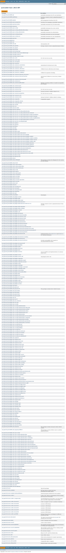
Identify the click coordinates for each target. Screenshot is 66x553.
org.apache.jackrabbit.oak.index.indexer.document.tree (15, 149)
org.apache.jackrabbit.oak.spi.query (10, 426)
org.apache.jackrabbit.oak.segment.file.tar (12, 359)
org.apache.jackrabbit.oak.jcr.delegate (11, 159)
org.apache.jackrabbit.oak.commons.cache (12, 67)
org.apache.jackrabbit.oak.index (9, 129)
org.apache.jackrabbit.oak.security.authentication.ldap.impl (16, 307)
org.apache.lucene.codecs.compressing (11, 498)
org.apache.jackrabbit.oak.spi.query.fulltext (12, 429)
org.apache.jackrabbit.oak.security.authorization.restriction (16, 322)
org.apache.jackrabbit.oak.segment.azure (12, 342)
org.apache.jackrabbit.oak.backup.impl (11, 51)
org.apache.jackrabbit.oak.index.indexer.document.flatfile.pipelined (18, 144)
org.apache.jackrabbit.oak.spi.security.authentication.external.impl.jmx (19, 444)
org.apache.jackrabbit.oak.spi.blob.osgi (11, 403)
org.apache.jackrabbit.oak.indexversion (11, 156)
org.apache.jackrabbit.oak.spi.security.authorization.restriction (17, 462)
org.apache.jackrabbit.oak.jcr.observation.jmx (12, 167)
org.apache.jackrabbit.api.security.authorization (13, 32)
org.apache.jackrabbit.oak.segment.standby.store (13, 393)
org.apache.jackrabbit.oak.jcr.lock (10, 162)
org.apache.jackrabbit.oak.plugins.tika (11, 273)
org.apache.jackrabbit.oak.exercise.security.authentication (16, 111)
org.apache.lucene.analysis (8, 490)
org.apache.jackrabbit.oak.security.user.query (12, 334)
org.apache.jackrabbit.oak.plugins (10, 194)
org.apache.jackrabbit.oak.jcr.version (10, 181)
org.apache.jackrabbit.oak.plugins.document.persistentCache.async (18, 228)
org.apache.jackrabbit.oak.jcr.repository (11, 174)
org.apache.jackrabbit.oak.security (10, 304)
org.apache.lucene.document (9, 517)
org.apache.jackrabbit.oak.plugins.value (11, 280)
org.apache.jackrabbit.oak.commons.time (12, 96)
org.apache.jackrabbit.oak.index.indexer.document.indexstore (16, 148)
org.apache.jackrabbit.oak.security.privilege (12, 327)
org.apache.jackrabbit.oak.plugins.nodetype (12, 265)
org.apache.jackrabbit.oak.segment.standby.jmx (13, 388)
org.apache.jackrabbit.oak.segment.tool (11, 394)
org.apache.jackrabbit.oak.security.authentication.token (15, 310)
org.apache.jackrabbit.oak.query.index (11, 290)
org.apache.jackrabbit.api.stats (9, 38)
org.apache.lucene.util (7, 534)
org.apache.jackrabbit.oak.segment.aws (11, 339)
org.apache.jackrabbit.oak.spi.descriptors (11, 411)
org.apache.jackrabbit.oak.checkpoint (11, 61)
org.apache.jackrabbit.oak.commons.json (11, 87)
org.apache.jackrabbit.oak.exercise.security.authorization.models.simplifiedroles (21, 117)
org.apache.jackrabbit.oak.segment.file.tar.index (13, 362)
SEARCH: (50, 3)
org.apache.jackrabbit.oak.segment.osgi (11, 367)
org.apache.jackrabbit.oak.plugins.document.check (14, 218)
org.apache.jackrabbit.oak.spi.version (11, 478)
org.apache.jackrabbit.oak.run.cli (9, 299)
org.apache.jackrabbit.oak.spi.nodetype (11, 423)
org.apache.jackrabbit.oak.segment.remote (12, 369)
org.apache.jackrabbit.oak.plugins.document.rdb (13, 233)
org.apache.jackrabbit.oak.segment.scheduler (13, 374)
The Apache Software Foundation (16, 551)
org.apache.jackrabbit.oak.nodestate (10, 191)
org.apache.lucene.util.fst (8, 538)
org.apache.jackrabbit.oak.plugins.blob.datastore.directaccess (16, 203)
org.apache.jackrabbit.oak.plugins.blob (11, 198)
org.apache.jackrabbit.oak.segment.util (11, 399)
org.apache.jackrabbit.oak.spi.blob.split (11, 404)
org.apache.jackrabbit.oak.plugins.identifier (12, 244)
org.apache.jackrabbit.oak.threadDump (11, 486)
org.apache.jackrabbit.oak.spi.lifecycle (11, 416)
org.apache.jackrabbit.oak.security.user (11, 329)
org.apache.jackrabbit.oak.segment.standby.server (14, 391)
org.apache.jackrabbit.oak (8, 42)
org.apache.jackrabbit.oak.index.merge (11, 154)
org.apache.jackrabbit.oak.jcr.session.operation (13, 179)
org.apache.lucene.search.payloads (10, 524)
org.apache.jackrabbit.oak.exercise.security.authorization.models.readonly (19, 116)
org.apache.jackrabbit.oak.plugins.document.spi (13, 238)
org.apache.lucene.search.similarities (10, 527)
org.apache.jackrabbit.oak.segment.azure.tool (13, 344)
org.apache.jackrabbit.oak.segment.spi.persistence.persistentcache (18, 381)
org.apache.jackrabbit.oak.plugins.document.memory (14, 223)
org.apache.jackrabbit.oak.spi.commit (11, 409)
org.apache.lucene (6, 488)
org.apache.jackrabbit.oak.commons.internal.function (14, 76)
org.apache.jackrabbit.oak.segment (10, 337)
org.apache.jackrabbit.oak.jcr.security (11, 176)
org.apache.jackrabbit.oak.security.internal (12, 324)
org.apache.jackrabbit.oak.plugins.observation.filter (14, 271)
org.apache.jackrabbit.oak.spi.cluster (10, 408)
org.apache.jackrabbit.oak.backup (10, 49)
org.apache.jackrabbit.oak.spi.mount (10, 419)
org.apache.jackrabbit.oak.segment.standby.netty (13, 389)
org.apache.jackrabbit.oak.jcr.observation (11, 164)
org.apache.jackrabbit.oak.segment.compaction (13, 349)
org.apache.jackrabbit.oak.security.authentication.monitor (15, 309)
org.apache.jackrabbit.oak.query (9, 285)
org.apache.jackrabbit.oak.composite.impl (12, 102)
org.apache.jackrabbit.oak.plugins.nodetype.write (13, 268)
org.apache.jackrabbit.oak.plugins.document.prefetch (14, 231)
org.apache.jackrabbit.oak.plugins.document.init (13, 220)
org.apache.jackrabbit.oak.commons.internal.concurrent (15, 74)
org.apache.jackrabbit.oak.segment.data (11, 351)
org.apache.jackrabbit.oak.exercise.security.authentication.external (18, 112)
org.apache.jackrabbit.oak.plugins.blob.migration (13, 206)
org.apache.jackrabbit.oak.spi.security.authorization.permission (17, 457)
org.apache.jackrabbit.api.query (9, 26)
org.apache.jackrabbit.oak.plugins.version (12, 283)
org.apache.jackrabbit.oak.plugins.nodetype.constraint (15, 266)
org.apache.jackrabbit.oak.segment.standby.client (14, 384)
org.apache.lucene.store (7, 532)
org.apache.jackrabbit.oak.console (10, 104)
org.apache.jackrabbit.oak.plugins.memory (12, 251)
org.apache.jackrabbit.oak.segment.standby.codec (14, 386)
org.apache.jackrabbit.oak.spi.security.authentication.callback (16, 436)
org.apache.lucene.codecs (8, 495)
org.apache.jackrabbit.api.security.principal (12, 34)
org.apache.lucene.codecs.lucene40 (10, 503)
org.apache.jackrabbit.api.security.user (11, 36)
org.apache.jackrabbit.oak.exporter (10, 124)
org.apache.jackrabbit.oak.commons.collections (13, 68)
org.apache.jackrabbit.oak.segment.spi (11, 376)
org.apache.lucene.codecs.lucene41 (10, 505)
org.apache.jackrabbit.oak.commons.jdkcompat (13, 82)
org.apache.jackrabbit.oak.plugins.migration (12, 258)
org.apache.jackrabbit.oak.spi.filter (10, 413)
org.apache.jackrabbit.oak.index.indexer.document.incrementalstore (18, 146)
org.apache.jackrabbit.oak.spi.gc (9, 414)
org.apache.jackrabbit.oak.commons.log (11, 89)
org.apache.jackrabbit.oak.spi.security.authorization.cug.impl (16, 456)
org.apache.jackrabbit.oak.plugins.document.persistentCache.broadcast (19, 230)
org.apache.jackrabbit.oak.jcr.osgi (10, 169)
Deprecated (21, 1)
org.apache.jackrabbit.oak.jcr (9, 158)
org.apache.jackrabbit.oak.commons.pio (11, 91)
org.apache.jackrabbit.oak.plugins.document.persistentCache (16, 226)
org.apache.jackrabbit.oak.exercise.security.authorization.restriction (18, 119)
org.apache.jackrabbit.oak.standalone (11, 483)
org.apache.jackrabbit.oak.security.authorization (13, 314)
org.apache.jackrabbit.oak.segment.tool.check (13, 396)
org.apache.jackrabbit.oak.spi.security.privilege (13, 466)
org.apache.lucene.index (7, 520)
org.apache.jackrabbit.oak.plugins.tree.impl (12, 278)
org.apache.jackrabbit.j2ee (8, 40)
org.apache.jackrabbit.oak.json (9, 184)
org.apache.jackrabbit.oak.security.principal (12, 325)
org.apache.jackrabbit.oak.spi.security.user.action (13, 469)
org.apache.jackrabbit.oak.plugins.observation (13, 270)
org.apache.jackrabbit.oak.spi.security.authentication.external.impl (18, 442)
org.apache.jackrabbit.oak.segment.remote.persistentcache (16, 371)
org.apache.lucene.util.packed (9, 543)
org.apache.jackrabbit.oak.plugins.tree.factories (13, 276)
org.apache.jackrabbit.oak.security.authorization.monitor (15, 319)
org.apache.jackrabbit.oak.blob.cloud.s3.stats (12, 56)
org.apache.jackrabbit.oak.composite (10, 99)
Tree (17, 1)
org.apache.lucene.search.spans (9, 530)
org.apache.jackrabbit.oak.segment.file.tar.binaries (14, 361)
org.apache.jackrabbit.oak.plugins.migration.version (14, 261)
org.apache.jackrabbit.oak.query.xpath (11, 295)
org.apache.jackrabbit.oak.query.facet (11, 288)
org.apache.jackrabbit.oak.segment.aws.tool (12, 341)
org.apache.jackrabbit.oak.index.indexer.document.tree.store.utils (17, 153)
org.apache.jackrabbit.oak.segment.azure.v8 (12, 347)
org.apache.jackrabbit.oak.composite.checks (12, 101)
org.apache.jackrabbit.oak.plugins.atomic (11, 196)
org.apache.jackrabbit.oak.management (11, 186)
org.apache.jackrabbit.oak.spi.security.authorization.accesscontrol (17, 452)
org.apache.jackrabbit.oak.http (9, 127)
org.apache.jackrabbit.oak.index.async (11, 131)
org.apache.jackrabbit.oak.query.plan (10, 292)
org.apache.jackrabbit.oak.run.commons (11, 300)
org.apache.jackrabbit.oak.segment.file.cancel (13, 354)
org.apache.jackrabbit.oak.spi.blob (10, 401)
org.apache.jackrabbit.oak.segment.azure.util (12, 346)
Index (26, 1)
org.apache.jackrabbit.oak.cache (9, 57)
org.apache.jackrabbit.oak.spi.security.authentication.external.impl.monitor (20, 446)
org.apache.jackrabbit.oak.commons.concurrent (13, 70)
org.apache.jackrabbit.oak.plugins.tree (11, 275)
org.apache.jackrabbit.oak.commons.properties (13, 93)
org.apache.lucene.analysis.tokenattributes (12, 493)
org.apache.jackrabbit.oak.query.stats (11, 294)
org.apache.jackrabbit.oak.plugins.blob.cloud (12, 200)
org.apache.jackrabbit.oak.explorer (10, 122)
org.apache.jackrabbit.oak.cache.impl (11, 59)
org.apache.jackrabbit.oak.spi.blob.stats (11, 406)
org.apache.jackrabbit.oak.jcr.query (10, 171)
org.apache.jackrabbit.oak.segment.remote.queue (14, 372)
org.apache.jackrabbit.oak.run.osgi (10, 302)
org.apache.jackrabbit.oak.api (9, 43)
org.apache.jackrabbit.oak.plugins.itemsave (12, 248)
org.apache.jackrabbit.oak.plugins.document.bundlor (14, 215)
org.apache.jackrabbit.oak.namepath (10, 188)
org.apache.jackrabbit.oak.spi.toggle (10, 476)
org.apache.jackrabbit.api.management (11, 22)
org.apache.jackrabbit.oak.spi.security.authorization (14, 451)
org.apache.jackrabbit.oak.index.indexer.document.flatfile (15, 134)
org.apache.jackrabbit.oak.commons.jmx (11, 85)
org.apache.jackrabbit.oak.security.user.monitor (13, 332)
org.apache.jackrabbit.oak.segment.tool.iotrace (13, 398)
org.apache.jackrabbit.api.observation (11, 24)
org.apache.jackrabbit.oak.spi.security (11, 432)
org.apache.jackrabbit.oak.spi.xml (10, 481)
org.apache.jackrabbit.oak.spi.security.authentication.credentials (17, 437)
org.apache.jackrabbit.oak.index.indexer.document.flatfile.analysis (17, 136)
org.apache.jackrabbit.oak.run (9, 297)
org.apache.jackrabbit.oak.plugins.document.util (13, 243)
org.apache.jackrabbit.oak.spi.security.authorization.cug (15, 454)
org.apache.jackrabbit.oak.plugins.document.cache (14, 216)
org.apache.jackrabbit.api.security (10, 27)
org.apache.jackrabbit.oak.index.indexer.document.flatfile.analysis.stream (19, 139)
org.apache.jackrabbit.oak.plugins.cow (11, 211)
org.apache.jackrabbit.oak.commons (10, 63)
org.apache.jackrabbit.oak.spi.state (10, 474)
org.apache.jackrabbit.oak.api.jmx (10, 47)
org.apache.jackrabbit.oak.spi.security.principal (13, 464)
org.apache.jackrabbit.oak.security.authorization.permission (16, 320)
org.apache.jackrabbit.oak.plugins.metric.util (12, 256)
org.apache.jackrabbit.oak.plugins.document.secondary (15, 236)
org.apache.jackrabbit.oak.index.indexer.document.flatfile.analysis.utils (19, 141)
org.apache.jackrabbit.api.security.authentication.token (15, 30)
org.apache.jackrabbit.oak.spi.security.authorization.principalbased (18, 459)
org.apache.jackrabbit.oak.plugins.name (11, 263)
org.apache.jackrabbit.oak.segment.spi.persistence (14, 379)
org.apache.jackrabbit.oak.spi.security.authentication (14, 434)
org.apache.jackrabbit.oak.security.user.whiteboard (14, 336)
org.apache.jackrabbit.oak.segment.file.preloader (13, 356)
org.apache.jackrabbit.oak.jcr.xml (10, 183)
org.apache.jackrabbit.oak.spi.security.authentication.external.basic (18, 441)
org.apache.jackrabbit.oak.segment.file (11, 352)
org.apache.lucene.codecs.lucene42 (10, 507)
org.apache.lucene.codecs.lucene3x (10, 501)
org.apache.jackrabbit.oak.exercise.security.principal (14, 121)
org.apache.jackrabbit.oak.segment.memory (12, 366)
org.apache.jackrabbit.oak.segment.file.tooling (13, 364)
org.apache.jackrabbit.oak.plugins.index (11, 246)
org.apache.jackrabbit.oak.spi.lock (10, 418)
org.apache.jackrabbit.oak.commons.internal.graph (14, 79)
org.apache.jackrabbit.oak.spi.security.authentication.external (16, 439)
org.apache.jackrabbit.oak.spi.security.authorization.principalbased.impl (19, 461)
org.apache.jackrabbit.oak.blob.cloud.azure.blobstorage (15, 52)
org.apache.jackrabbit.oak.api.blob (10, 45)
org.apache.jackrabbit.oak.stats (9, 484)
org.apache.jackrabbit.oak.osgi (9, 193)
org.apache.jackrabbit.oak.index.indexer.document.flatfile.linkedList (18, 143)
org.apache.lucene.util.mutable (9, 540)
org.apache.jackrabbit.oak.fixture (10, 126)
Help (29, 1)
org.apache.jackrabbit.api (8, 14)
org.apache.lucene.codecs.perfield (10, 513)
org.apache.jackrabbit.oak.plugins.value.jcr (12, 281)
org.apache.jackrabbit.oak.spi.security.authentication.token (16, 449)
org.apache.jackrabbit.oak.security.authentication (13, 305)
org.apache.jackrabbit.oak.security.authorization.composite (16, 317)
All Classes (3, 3)
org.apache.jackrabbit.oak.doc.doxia (10, 107)
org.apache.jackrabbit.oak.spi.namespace (12, 421)
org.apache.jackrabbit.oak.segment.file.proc (12, 357)
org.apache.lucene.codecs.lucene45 (10, 509)
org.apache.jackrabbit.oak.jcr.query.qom (11, 172)
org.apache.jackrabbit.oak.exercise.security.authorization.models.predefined (20, 114)
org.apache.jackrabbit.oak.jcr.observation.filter (13, 166)
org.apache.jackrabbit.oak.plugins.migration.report (14, 260)
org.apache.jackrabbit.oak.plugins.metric (11, 254)
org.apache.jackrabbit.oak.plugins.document (12, 213)
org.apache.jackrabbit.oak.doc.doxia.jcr (11, 109)
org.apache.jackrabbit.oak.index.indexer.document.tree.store (16, 151)
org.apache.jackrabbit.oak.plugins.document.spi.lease (14, 240)
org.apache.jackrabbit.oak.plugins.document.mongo (14, 225)
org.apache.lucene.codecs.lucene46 (10, 511)
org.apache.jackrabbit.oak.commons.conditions (13, 72)
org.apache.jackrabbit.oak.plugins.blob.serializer (13, 208)
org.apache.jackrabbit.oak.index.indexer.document (14, 132)
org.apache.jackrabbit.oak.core (9, 106)
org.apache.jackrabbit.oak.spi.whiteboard (11, 479)
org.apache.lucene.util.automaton (10, 536)
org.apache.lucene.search (8, 522)
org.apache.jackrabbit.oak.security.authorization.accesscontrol (17, 315)
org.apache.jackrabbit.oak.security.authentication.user (15, 312)
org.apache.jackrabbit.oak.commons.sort (11, 95)
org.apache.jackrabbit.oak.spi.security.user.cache (13, 471)
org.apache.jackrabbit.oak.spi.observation (12, 424)
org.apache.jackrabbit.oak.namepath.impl (12, 189)
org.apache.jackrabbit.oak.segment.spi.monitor (13, 377)
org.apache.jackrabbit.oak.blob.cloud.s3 (11, 54)
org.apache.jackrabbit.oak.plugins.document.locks (14, 221)
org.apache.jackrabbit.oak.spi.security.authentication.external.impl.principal (20, 447)
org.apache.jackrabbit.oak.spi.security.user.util (13, 473)
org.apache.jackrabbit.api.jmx (9, 20)
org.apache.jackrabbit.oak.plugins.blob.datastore (13, 201)
